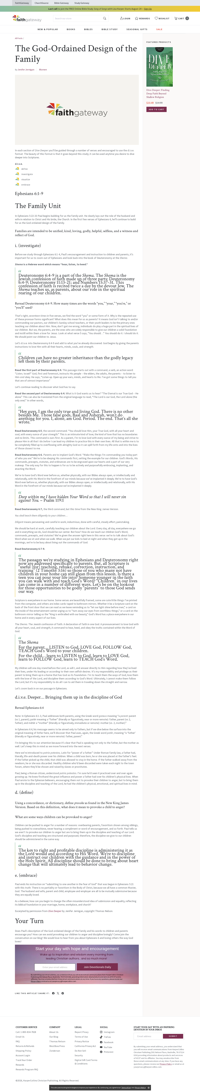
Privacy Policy (166, 1064)
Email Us (20, 1036)
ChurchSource (41, 2)
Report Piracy (81, 1032)
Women (43, 69)
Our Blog (53, 1036)
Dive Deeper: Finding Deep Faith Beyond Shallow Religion (157, 93)
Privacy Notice (82, 1041)
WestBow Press (57, 1046)
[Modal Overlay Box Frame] (77, 964)
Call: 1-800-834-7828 (26, 1032)
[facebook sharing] (53, 993)
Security (79, 1055)
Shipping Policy (23, 1050)
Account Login (23, 1055)
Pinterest (108, 1051)
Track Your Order (24, 1060)
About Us (53, 1032)
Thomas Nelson (57, 1041)
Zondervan (54, 1050)
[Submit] (104, 18)
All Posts (19, 38)
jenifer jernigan (26, 69)
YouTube (108, 1047)
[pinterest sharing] (62, 993)
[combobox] (81, 18)
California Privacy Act (85, 1046)
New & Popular (48, 29)
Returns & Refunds (25, 1046)
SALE (159, 29)
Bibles (88, 29)
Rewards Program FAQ (27, 1069)
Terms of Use (81, 1036)
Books (71, 29)
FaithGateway (22, 2)
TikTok (107, 1037)
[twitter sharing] (58, 993)
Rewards (20, 1064)
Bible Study (110, 29)
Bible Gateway (61, 2)
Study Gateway (82, 2)
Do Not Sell (80, 1050)
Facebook (108, 1042)
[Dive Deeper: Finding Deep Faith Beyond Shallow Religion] (159, 67)
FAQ (18, 1041)
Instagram (109, 1032)
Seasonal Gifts (137, 29)
